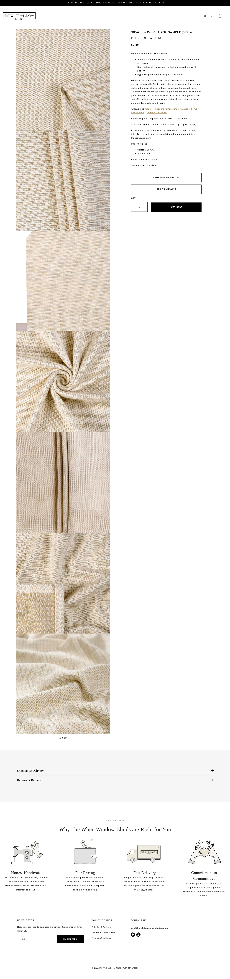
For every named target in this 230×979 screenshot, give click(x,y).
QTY (133, 198)
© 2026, (95, 968)
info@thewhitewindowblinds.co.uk (149, 928)
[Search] (212, 16)
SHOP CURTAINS (166, 189)
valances (185, 109)
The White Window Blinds (110, 968)
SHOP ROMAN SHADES (166, 177)
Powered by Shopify (129, 968)
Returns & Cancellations (103, 932)
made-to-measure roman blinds (162, 109)
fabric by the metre (157, 112)
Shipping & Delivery (101, 927)
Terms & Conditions (101, 938)
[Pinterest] (133, 934)
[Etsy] (138, 934)
